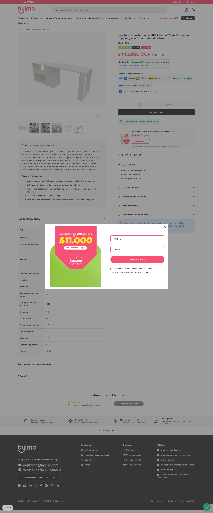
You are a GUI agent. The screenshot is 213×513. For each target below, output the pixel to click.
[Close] (165, 227)
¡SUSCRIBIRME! (137, 259)
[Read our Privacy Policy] (162, 272)
